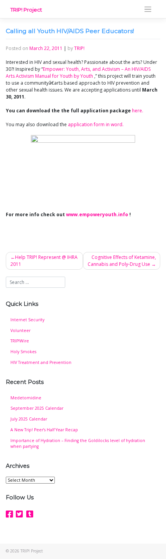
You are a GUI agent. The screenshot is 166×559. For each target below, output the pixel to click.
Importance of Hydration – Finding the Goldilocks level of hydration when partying (77, 443)
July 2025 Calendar (28, 419)
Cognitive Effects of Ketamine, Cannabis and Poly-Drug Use (122, 260)
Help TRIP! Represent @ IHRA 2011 (44, 260)
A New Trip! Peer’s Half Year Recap (44, 429)
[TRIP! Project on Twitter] (19, 514)
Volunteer (20, 330)
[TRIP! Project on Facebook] (9, 514)
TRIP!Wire (19, 341)
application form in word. (96, 124)
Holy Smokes (23, 351)
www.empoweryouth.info (97, 214)
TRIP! (79, 48)
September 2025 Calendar (36, 408)
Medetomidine (25, 397)
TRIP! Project (26, 10)
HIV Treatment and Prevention (40, 362)
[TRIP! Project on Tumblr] (29, 514)
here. (137, 110)
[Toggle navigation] (148, 9)
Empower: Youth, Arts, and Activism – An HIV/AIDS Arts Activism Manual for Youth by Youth (78, 72)
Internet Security (27, 319)
